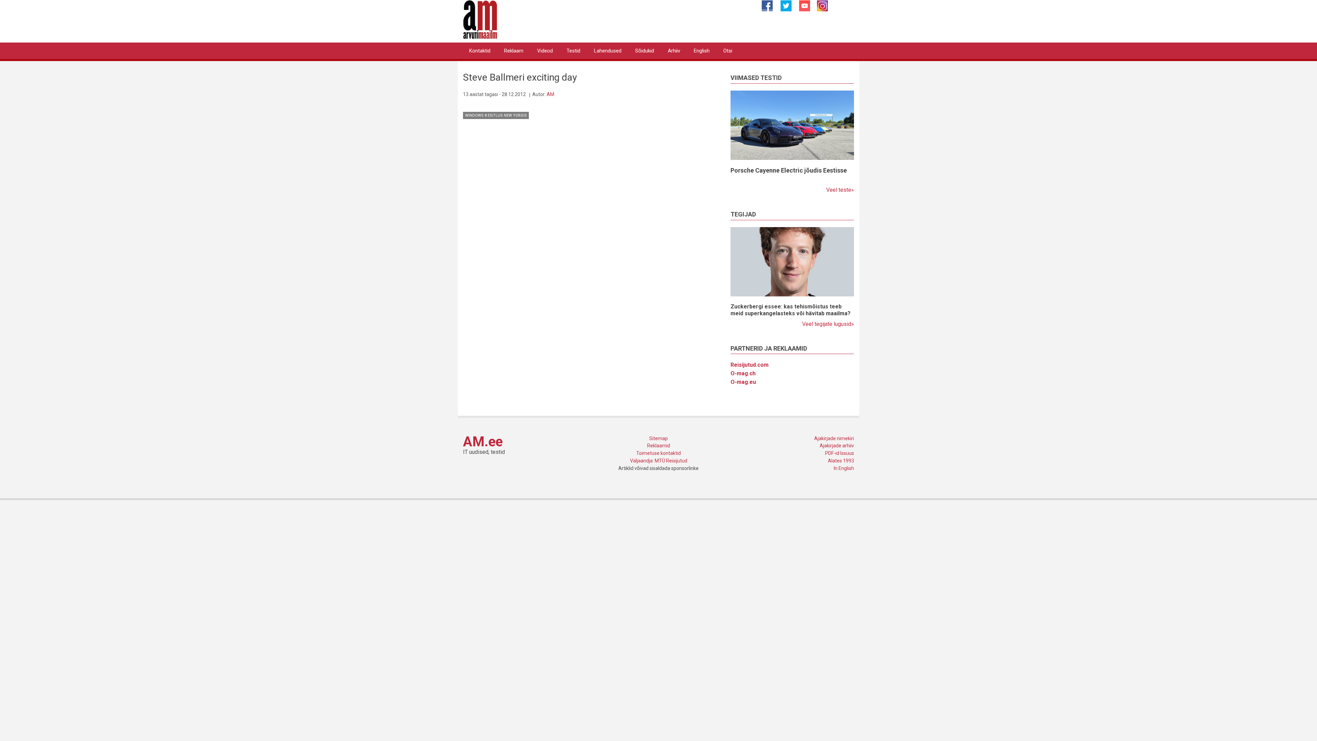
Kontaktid (479, 51)
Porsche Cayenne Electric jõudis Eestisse (789, 170)
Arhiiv (674, 51)
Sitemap (658, 438)
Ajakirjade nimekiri (834, 438)
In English (844, 468)
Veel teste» (840, 190)
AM (550, 94)
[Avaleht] (480, 19)
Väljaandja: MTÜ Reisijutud (658, 460)
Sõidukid (644, 51)
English (702, 51)
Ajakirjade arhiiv (837, 445)
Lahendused (607, 51)
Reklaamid (658, 445)
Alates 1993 (841, 460)
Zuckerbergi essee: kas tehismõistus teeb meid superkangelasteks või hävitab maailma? (791, 309)
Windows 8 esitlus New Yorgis (496, 115)
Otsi (727, 51)
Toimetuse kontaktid (658, 453)
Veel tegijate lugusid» (828, 324)
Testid (573, 51)
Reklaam (513, 51)
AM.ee (483, 442)
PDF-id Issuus (839, 453)
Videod (545, 51)
